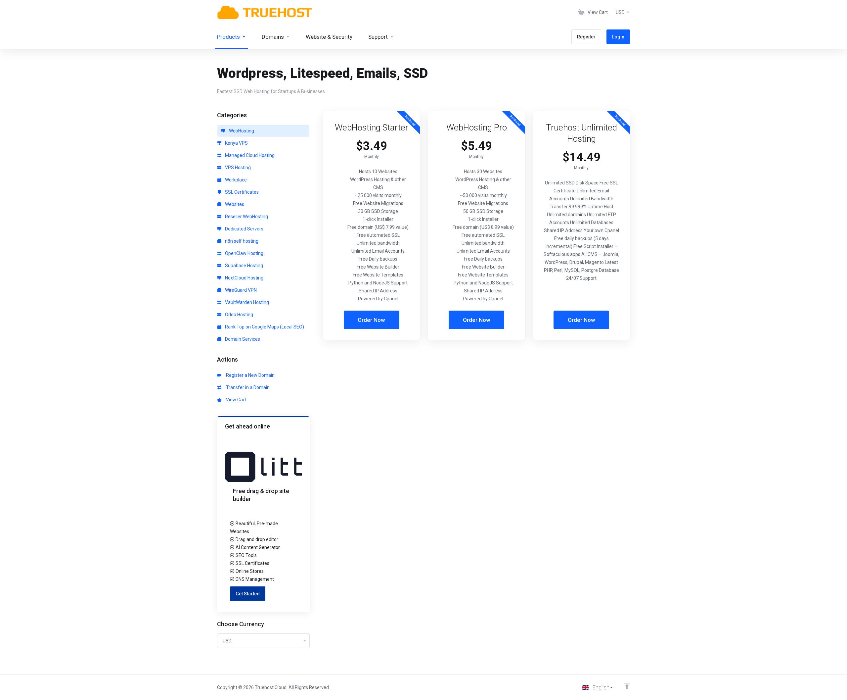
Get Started (248, 593)
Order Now (371, 320)
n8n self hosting (241, 241)
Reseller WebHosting (246, 216)
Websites (234, 204)
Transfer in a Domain (247, 387)
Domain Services (242, 339)
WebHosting (241, 130)
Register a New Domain (249, 375)
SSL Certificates (241, 192)
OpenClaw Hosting (243, 253)
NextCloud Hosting (243, 277)
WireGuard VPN (240, 290)
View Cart (235, 399)
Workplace (235, 179)
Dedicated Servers (243, 228)
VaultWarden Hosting (246, 302)
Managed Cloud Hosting (249, 155)
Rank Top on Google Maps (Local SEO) (264, 326)
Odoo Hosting (238, 314)
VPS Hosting (237, 167)
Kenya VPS (236, 143)
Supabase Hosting (243, 265)
